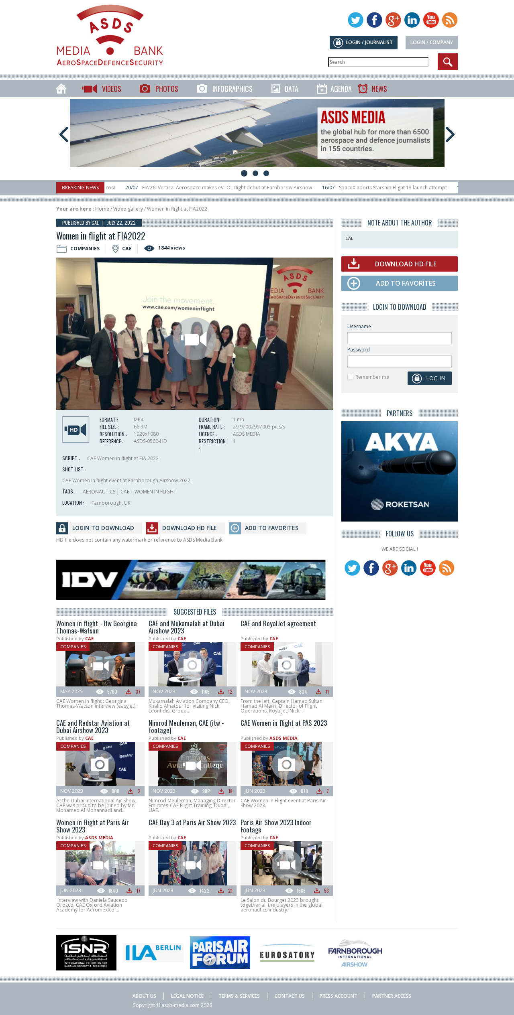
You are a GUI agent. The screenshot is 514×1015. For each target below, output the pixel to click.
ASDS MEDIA (283, 738)
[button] (194, 338)
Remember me (372, 377)
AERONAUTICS (99, 491)
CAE (124, 491)
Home (102, 208)
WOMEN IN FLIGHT (155, 491)
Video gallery (128, 208)
